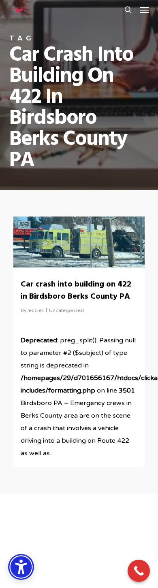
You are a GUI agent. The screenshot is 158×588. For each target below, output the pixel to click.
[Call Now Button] (139, 571)
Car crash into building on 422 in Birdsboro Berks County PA (76, 290)
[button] (144, 10)
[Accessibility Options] (21, 567)
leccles (36, 310)
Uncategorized (66, 310)
